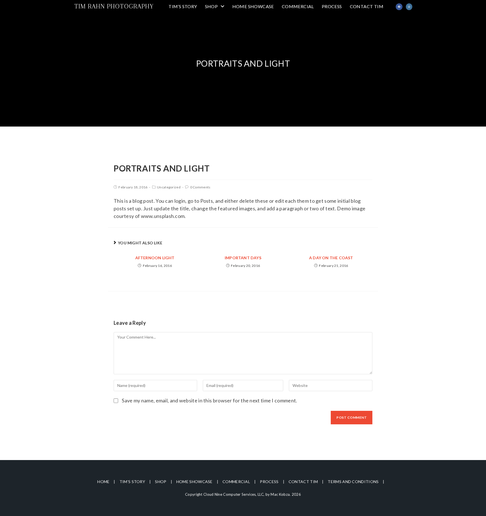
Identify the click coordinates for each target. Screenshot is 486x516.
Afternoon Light (155, 257)
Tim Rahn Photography (114, 6)
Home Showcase (194, 481)
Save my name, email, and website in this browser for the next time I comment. (209, 400)
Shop (160, 481)
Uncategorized (169, 187)
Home (103, 481)
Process (269, 481)
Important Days (243, 257)
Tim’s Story (132, 481)
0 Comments (200, 187)
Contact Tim (303, 481)
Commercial (236, 481)
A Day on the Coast (331, 257)
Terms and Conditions (353, 481)
